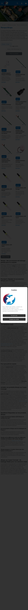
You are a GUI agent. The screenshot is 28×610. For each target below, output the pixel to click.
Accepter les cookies (14, 319)
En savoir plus (14, 315)
